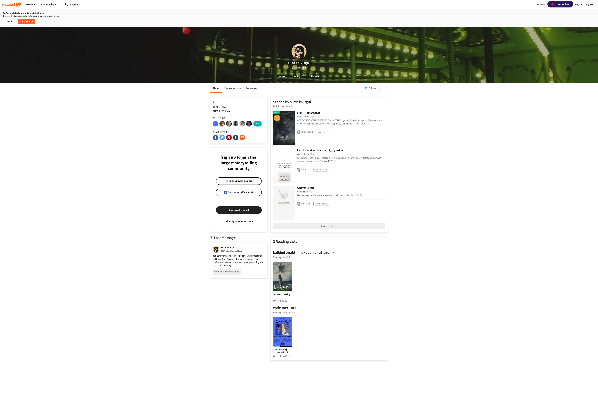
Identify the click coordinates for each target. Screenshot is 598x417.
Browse (29, 4)
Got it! (10, 21)
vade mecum (283, 307)
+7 (257, 123)
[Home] (12, 4)
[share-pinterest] (229, 137)
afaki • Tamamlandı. (308, 113)
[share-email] (242, 137)
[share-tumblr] (235, 137)
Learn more (27, 21)
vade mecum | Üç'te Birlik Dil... (281, 351)
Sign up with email (238, 210)
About (216, 88)
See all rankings (324, 132)
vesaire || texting (281, 294)
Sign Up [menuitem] (590, 4)
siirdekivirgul (228, 247)
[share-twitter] (222, 137)
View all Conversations (226, 271)
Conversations (233, 88)
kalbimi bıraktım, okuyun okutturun (302, 252)
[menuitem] (370, 88)
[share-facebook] (215, 137)
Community (48, 4)
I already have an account (238, 221)
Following (251, 88)
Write (540, 4)
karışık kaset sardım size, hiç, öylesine (320, 150)
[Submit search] (67, 4)
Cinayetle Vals (305, 188)
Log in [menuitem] (578, 4)
